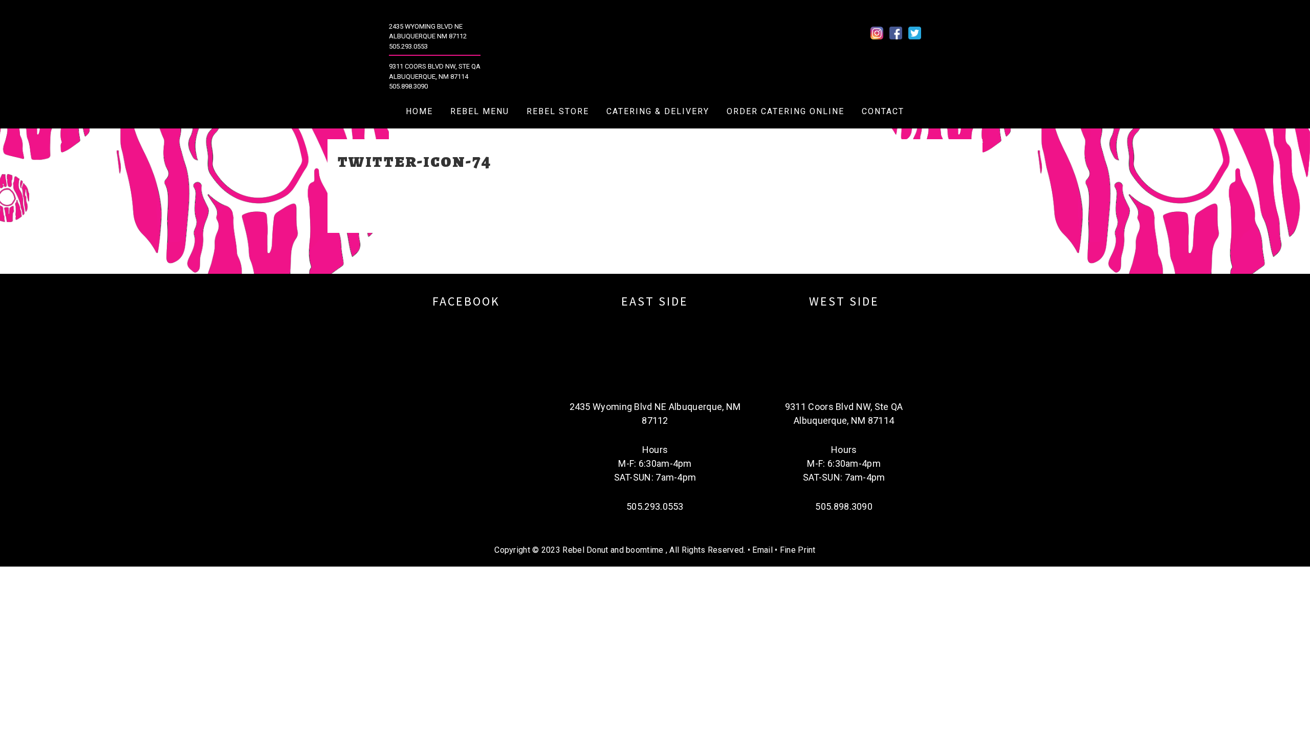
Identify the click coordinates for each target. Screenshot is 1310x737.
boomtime (644, 550)
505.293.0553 (408, 46)
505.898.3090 (408, 86)
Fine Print (798, 550)
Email (762, 550)
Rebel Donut (660, 51)
